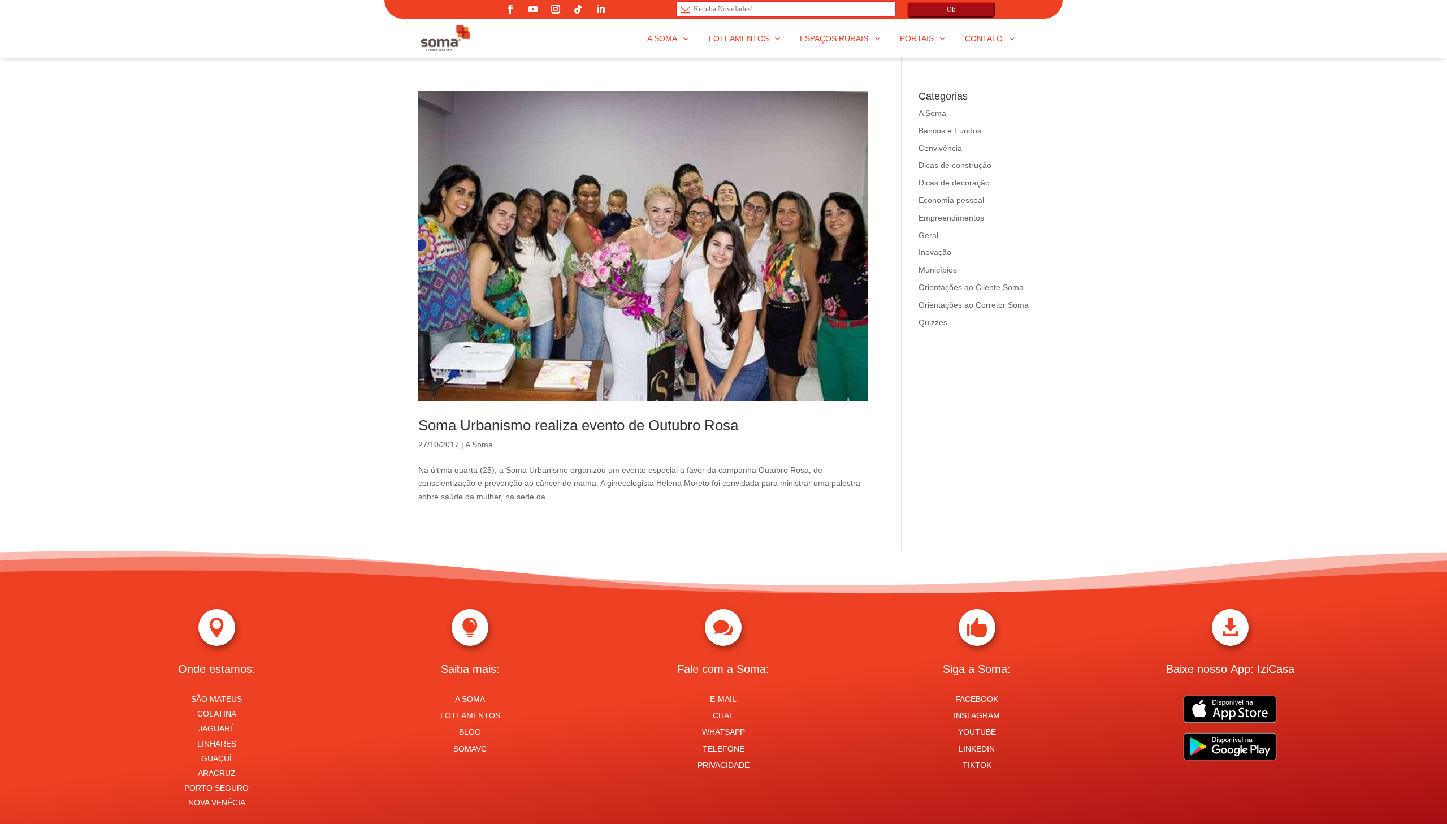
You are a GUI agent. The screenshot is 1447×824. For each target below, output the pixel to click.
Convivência (940, 148)
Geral (928, 235)
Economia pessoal (951, 200)
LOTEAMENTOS (470, 715)
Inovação (935, 252)
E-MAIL (723, 699)
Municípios (938, 269)
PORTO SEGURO (216, 787)
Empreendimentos (951, 217)
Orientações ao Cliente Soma (971, 287)
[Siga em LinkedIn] (601, 9)
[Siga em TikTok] (578, 9)
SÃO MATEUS (216, 699)
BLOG (470, 731)
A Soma (479, 444)
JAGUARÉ (216, 728)
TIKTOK (977, 765)
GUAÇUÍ (216, 758)
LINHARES (216, 743)
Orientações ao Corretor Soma (974, 304)
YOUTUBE (977, 731)
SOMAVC (470, 748)
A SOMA (470, 699)
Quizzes (933, 322)
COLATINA (216, 713)
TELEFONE (723, 748)
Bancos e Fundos (950, 130)
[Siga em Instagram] (556, 9)
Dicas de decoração (954, 182)
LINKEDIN (977, 748)
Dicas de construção (955, 165)
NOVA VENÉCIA (216, 802)
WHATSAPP (723, 731)
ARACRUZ (217, 773)
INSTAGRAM (977, 715)
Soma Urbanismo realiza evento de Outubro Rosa (578, 425)
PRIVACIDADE (723, 765)
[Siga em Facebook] (510, 9)
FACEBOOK (976, 699)
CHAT (723, 715)
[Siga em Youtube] (533, 9)
